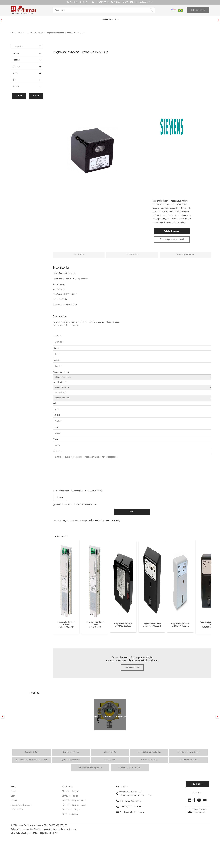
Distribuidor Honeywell (70, 791)
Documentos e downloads (21, 805)
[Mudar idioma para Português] (180, 10)
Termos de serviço (114, 520)
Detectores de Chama (71, 752)
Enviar (132, 512)
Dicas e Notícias (17, 810)
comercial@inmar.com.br (143, 2)
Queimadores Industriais (70, 760)
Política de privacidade (96, 520)
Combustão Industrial (35, 33)
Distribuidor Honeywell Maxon (73, 800)
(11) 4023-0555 (102, 2)
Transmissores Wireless (188, 760)
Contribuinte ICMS (60, 393)
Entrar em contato (132, 667)
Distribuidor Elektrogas (71, 810)
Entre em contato (198, 10)
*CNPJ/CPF (57, 336)
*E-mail (55, 439)
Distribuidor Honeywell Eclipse (73, 805)
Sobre (13, 796)
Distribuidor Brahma (70, 814)
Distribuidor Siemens (70, 796)
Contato (14, 800)
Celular (55, 427)
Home (13, 791)
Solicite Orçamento (171, 231)
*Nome (55, 348)
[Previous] (1, 20)
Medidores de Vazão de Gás (188, 752)
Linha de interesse (60, 382)
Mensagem (57, 451)
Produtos (21, 33)
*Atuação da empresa (61, 372)
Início (13, 33)
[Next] (218, 20)
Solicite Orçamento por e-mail (172, 239)
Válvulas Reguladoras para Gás (90, 767)
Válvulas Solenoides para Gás (130, 767)
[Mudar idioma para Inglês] (173, 10)
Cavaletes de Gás (31, 752)
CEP (54, 403)
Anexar (60, 498)
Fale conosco (197, 784)
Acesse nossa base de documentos (200, 811)
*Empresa (56, 360)
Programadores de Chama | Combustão (31, 760)
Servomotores (110, 760)
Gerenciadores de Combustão (149, 752)
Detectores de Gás (110, 752)
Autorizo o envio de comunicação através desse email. (76, 505)
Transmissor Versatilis (149, 760)
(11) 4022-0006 (121, 2)
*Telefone (56, 415)
